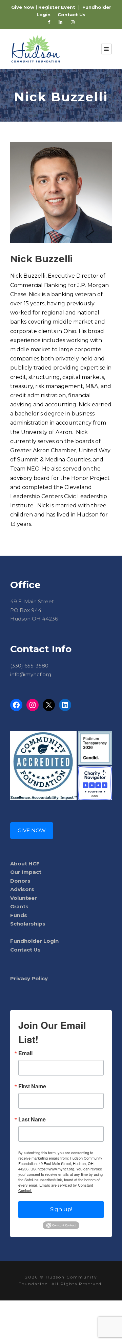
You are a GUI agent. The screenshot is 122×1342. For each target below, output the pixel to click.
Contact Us (25, 949)
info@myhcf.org (30, 674)
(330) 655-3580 (29, 665)
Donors (20, 881)
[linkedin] (60, 22)
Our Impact (25, 872)
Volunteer (23, 898)
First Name (32, 1086)
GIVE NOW (32, 830)
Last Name (32, 1119)
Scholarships (27, 923)
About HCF (25, 863)
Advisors (22, 889)
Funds (18, 915)
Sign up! (61, 1209)
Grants (19, 906)
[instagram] (73, 22)
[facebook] (49, 22)
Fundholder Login (34, 941)
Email (25, 1053)
